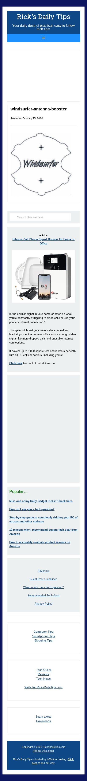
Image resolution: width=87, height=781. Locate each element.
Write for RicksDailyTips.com (43, 687)
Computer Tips (43, 631)
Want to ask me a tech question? (43, 587)
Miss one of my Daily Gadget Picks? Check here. (41, 501)
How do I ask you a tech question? (31, 509)
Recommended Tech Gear (43, 595)
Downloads (43, 721)
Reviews (43, 674)
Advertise (43, 570)
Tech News (43, 678)
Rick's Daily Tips (43, 16)
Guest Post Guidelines (43, 579)
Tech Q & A (43, 669)
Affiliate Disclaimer (43, 750)
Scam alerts (43, 716)
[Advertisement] (43, 429)
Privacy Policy (43, 603)
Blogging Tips (43, 640)
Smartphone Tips (43, 636)
